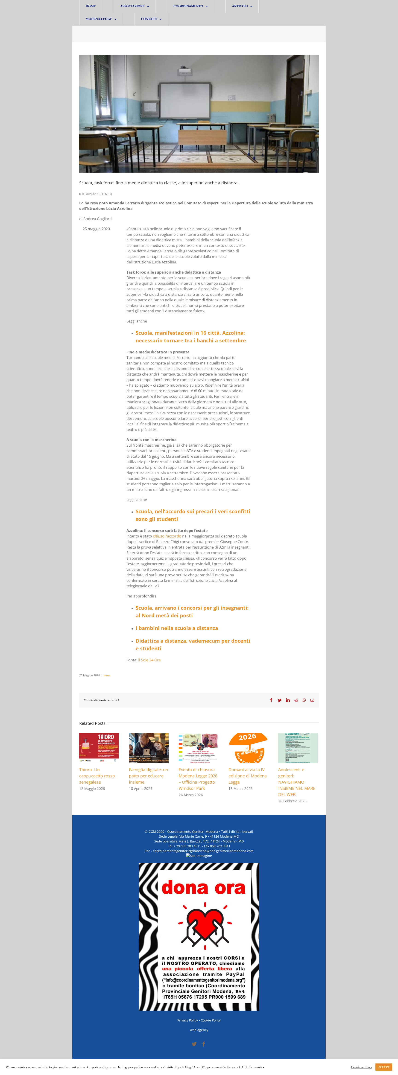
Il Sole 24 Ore (149, 660)
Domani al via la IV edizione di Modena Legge (247, 776)
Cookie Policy (211, 1020)
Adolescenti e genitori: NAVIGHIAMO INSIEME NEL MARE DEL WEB (296, 782)
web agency (199, 1030)
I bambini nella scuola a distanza (177, 627)
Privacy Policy (187, 1020)
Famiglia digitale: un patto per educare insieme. (148, 776)
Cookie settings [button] (361, 1067)
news (107, 675)
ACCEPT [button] (383, 1067)
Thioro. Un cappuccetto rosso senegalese (97, 776)
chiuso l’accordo (167, 536)
